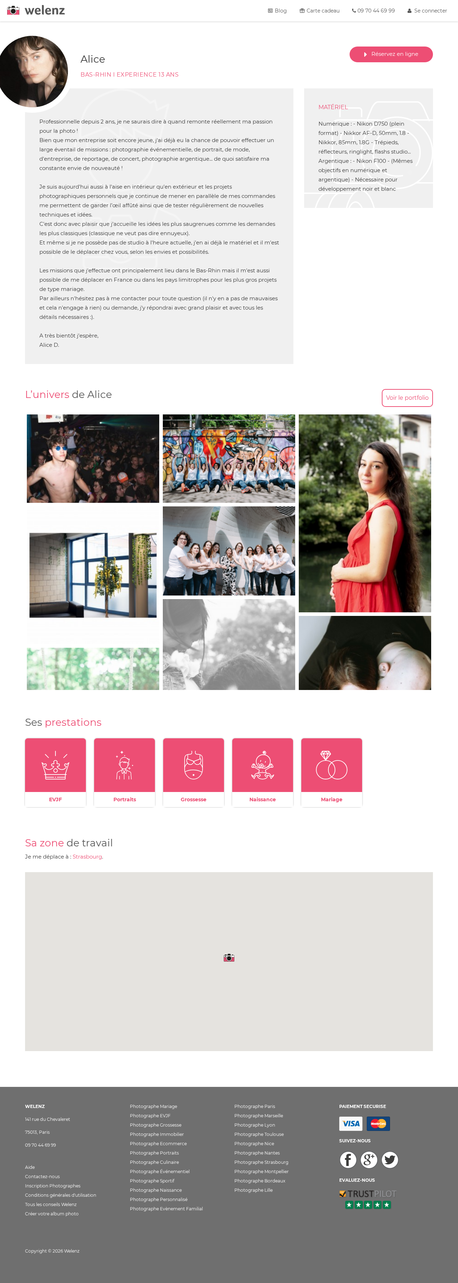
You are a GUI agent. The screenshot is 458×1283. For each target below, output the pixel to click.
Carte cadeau (322, 11)
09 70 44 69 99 (375, 11)
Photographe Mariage (153, 1106)
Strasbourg (87, 856)
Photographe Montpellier (261, 1171)
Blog (280, 11)
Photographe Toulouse (259, 1134)
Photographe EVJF (150, 1115)
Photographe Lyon (254, 1125)
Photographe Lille (253, 1190)
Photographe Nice (254, 1143)
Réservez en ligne (392, 53)
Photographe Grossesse (155, 1125)
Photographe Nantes (257, 1153)
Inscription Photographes (53, 1186)
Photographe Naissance (156, 1190)
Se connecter (429, 11)
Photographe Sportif (152, 1181)
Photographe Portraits (154, 1153)
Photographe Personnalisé (158, 1199)
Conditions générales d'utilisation (60, 1195)
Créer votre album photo (52, 1213)
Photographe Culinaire (154, 1162)
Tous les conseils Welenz (51, 1204)
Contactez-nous (42, 1176)
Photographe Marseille (258, 1115)
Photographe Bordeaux (259, 1181)
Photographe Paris (254, 1106)
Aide (30, 1167)
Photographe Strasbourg (261, 1162)
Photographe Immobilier (157, 1134)
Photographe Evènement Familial (166, 1208)
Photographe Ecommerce (158, 1143)
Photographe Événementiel (160, 1171)
